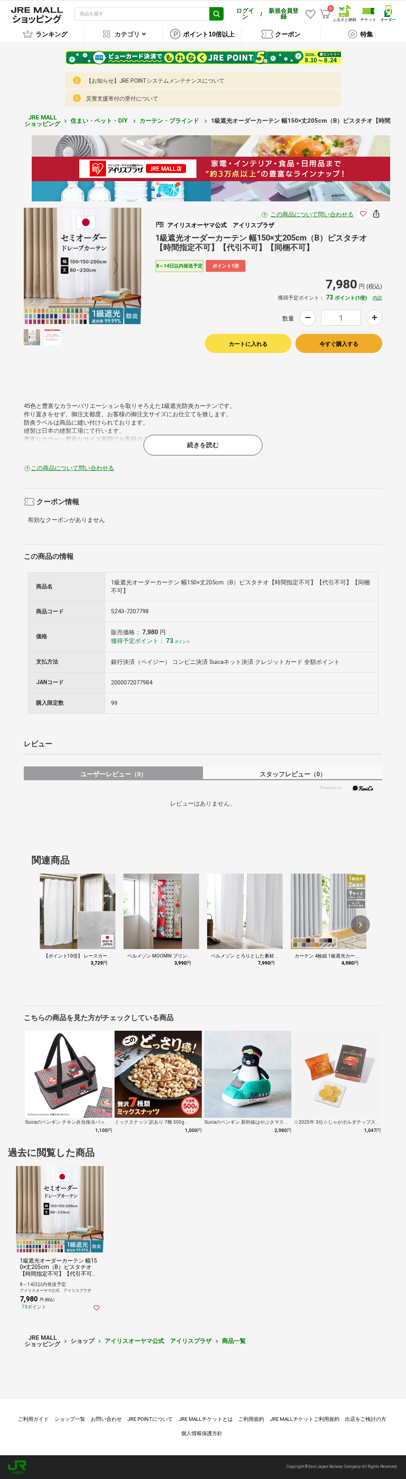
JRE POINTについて (150, 1419)
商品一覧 (234, 1340)
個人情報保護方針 (201, 1433)
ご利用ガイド (33, 1419)
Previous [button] (54, 266)
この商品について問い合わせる (312, 214)
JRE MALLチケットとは (205, 1419)
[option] (83, 266)
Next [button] (111, 266)
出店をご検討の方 (365, 1419)
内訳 (377, 298)
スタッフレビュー (293, 774)
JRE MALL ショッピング (42, 121)
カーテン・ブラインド (170, 120)
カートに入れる (248, 344)
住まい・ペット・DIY (100, 120)
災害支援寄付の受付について (122, 98)
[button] (360, 925)
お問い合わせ (106, 1419)
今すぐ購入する (339, 344)
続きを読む (203, 445)
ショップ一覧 (69, 1419)
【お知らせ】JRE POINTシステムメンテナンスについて (155, 81)
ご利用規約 (251, 1419)
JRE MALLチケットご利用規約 (304, 1419)
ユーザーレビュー (113, 774)
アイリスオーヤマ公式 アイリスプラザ (158, 1340)
